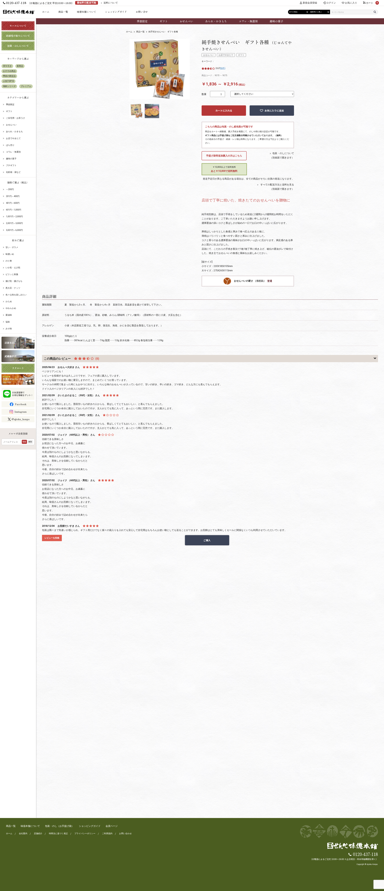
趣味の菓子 (276, 21)
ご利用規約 (107, 833)
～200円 (10, 189)
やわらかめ (11, 308)
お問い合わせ (125, 833)
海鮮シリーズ (9, 86)
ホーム (45, 11)
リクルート (18, 368)
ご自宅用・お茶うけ (15, 118)
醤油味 (9, 315)
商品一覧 (63, 11)
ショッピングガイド (116, 11)
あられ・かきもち (216, 21)
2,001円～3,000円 (14, 223)
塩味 (8, 322)
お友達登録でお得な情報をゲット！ (22, 394)
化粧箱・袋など (13, 172)
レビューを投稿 (52, 538)
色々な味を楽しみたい (16, 295)
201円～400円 (13, 196)
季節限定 (142, 21)
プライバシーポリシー (84, 833)
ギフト (164, 21)
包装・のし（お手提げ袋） (59, 826)
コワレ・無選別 (248, 21)
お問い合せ (142, 11)
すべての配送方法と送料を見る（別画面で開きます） (277, 186)
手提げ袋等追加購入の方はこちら (224, 155)
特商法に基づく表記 (58, 833)
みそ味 (9, 328)
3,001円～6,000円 (14, 230)
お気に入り (351, 3)
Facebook (20, 404)
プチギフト (11, 165)
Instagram (20, 411)
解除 (30, 442)
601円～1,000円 (13, 210)
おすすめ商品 (9, 71)
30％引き (7, 66)
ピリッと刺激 (12, 274)
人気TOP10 (8, 81)
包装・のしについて (283, 153)
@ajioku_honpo (21, 419)
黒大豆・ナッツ (13, 288)
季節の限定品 (9, 76)
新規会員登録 (310, 3)
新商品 (20, 66)
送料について (111, 3)
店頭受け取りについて (18, 35)
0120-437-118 (365, 854)
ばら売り (10, 145)
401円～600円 (13, 203)
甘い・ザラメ (12, 247)
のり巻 (9, 261)
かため (9, 301)
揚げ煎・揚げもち (14, 281)
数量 (204, 94)
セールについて (18, 25)
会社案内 (23, 833)
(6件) (222, 68)
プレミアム (26, 86)
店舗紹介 (38, 833)
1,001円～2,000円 (14, 216)
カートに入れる (223, 110)
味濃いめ (10, 254)
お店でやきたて (226, 55)
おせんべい (186, 21)
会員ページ (112, 826)
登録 (24, 442)
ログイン (331, 3)
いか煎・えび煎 (13, 267)
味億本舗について (86, 11)
